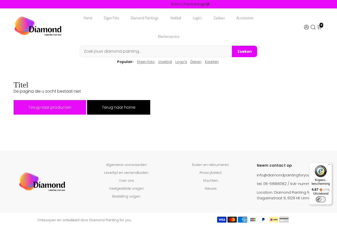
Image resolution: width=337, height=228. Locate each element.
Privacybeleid (211, 172)
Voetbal (175, 17)
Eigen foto (146, 61)
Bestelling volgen (126, 196)
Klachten (210, 180)
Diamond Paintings (144, 17)
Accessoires (244, 17)
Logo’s (197, 17)
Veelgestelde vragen (126, 188)
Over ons (126, 180)
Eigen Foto (111, 17)
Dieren (196, 61)
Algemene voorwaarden (126, 165)
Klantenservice (168, 36)
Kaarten (212, 61)
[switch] (321, 199)
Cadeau (219, 17)
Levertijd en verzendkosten (126, 172)
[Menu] (329, 165)
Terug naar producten (49, 107)
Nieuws (211, 188)
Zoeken (244, 51)
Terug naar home (118, 107)
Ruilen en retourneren (210, 165)
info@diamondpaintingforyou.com (288, 175)
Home (88, 17)
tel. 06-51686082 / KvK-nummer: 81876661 (294, 183)
